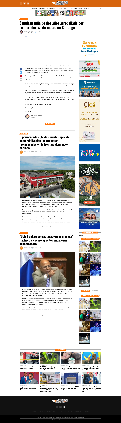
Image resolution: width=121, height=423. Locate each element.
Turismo (59, 8)
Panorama (42, 8)
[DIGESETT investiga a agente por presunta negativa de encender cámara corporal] (95, 247)
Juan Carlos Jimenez (30, 32)
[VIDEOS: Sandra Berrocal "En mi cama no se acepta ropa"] (84, 281)
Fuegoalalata (29, 152)
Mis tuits (81, 235)
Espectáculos (51, 8)
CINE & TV (66, 8)
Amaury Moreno (65, 419)
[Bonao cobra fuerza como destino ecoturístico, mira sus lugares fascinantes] (84, 247)
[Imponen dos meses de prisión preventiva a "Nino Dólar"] (84, 258)
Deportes (86, 8)
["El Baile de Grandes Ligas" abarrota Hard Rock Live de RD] (95, 270)
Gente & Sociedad (76, 8)
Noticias (34, 8)
